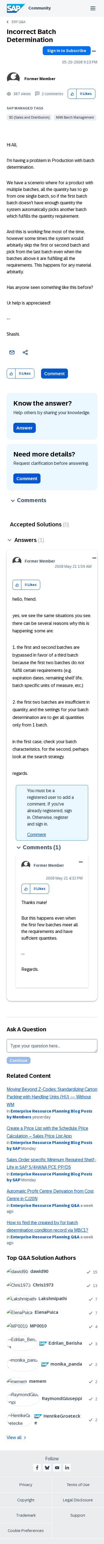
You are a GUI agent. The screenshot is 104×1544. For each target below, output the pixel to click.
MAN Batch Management (75, 117)
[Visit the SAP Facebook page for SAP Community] (37, 1468)
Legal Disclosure (78, 1500)
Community (39, 8)
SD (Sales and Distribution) (29, 117)
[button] (72, 94)
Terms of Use (78, 1484)
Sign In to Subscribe (66, 50)
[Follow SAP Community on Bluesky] (47, 1468)
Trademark (26, 1515)
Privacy (25, 1484)
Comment (54, 373)
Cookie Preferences (26, 1530)
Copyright (26, 1500)
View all (14, 1437)
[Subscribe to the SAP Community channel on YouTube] (57, 1468)
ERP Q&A (18, 22)
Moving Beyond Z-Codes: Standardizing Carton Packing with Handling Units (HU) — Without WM (52, 1097)
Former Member (39, 79)
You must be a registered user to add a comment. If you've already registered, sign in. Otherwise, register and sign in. (50, 807)
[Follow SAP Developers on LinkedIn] (67, 1468)
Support (77, 1515)
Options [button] (94, 51)
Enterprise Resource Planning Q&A (45, 1205)
